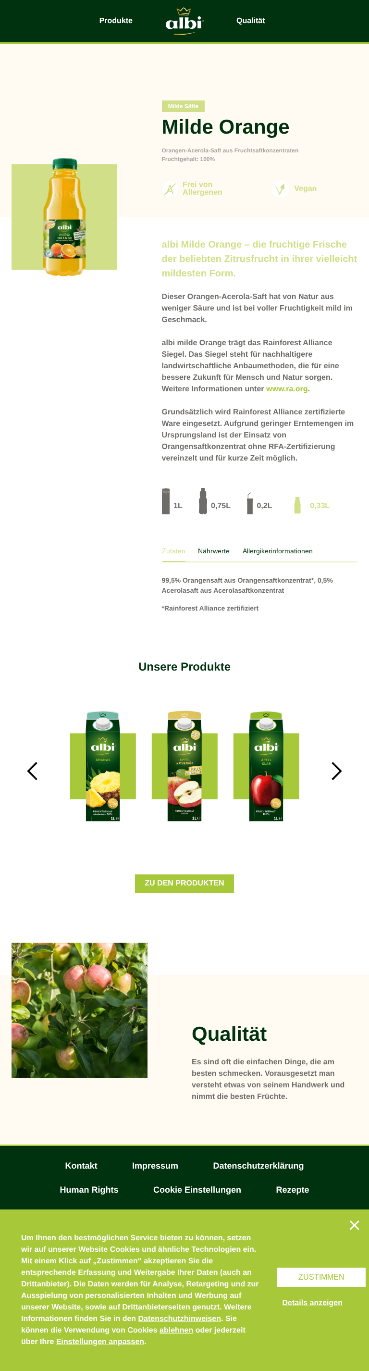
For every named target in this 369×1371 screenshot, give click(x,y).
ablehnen (176, 1330)
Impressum (155, 1166)
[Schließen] (354, 1224)
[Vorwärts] (337, 771)
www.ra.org (287, 389)
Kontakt (81, 1166)
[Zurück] (32, 771)
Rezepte (292, 1190)
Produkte (116, 21)
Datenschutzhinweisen (179, 1319)
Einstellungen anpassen (100, 1342)
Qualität (250, 21)
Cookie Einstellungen (197, 1190)
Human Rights (89, 1190)
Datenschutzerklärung (258, 1166)
